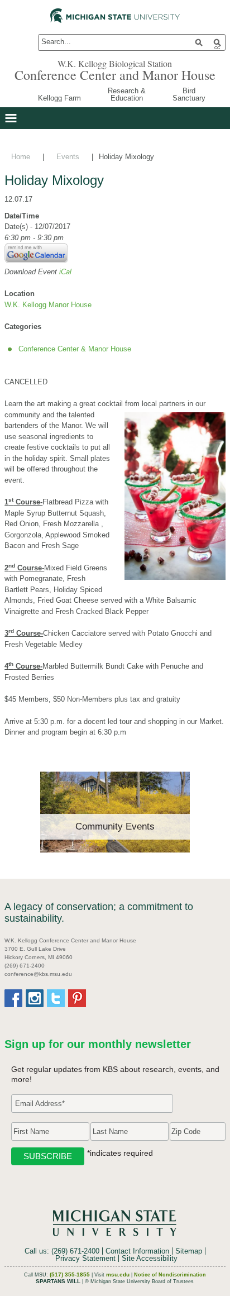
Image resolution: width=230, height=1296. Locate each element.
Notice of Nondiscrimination (170, 1275)
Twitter (56, 998)
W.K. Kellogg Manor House (48, 305)
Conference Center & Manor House (74, 349)
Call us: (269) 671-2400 (62, 1251)
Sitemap (188, 1251)
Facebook (13, 998)
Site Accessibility (150, 1258)
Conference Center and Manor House (115, 75)
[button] (11, 118)
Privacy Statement (85, 1258)
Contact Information (137, 1251)
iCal (65, 272)
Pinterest (77, 998)
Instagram (35, 998)
